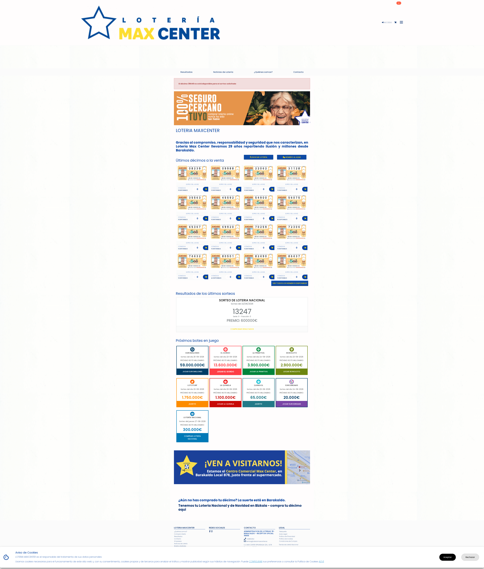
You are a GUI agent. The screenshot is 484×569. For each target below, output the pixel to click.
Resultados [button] (186, 72)
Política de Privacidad (287, 536)
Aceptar (447, 557)
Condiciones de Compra (288, 541)
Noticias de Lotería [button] (223, 72)
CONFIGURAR (255, 561)
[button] (184, 111)
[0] (396, 22)
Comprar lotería (180, 534)
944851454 (250, 539)
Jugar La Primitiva (259, 371)
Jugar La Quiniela (225, 404)
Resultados (178, 536)
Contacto (177, 539)
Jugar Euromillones (192, 371)
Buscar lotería (259, 157)
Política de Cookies (286, 539)
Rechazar (470, 557)
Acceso (388, 22)
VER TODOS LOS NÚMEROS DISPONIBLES (290, 283)
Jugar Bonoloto (291, 371)
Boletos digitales (180, 546)
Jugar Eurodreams (291, 404)
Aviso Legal (283, 534)
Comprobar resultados (242, 329)
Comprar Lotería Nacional (192, 437)
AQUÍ (321, 561)
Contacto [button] (298, 72)
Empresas (178, 541)
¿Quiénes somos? (180, 531)
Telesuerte (282, 531)
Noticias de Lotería (180, 544)
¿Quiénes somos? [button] (263, 72)
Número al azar (293, 157)
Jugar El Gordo (225, 371)
